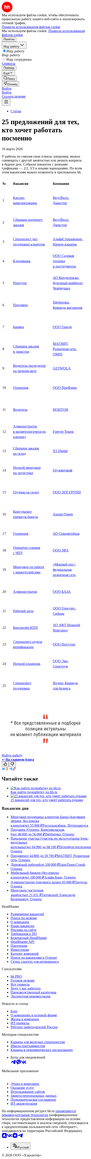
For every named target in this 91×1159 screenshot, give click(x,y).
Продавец (20, 305)
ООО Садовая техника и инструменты (64, 261)
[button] (6, 88)
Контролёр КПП (25, 628)
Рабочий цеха (23, 611)
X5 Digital (60, 451)
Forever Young (63, 431)
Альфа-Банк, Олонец (60, 877)
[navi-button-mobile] (6, 102)
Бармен (18, 327)
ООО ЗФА (61, 550)
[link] (9, 78)
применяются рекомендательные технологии (39, 1113)
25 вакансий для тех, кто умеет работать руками (47, 800)
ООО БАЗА (62, 591)
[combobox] (20, 1146)
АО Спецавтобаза (66, 533)
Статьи (16, 111)
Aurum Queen (63, 514)
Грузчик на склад (26, 492)
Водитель (20, 409)
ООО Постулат (64, 644)
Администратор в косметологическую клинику (29, 431)
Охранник (20, 387)
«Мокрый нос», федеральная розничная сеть (64, 569)
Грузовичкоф (62, 470)
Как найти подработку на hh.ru (34, 792)
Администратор (25, 591)
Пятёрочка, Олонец (59, 834)
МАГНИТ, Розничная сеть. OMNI (65, 349)
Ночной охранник (26, 664)
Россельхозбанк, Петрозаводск (65, 825)
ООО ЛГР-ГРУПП (67, 492)
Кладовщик (21, 261)
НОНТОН (60, 409)
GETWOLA (62, 368)
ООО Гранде (62, 327)
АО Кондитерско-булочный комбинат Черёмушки (68, 283)
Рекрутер (20, 283)
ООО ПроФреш (65, 387)
